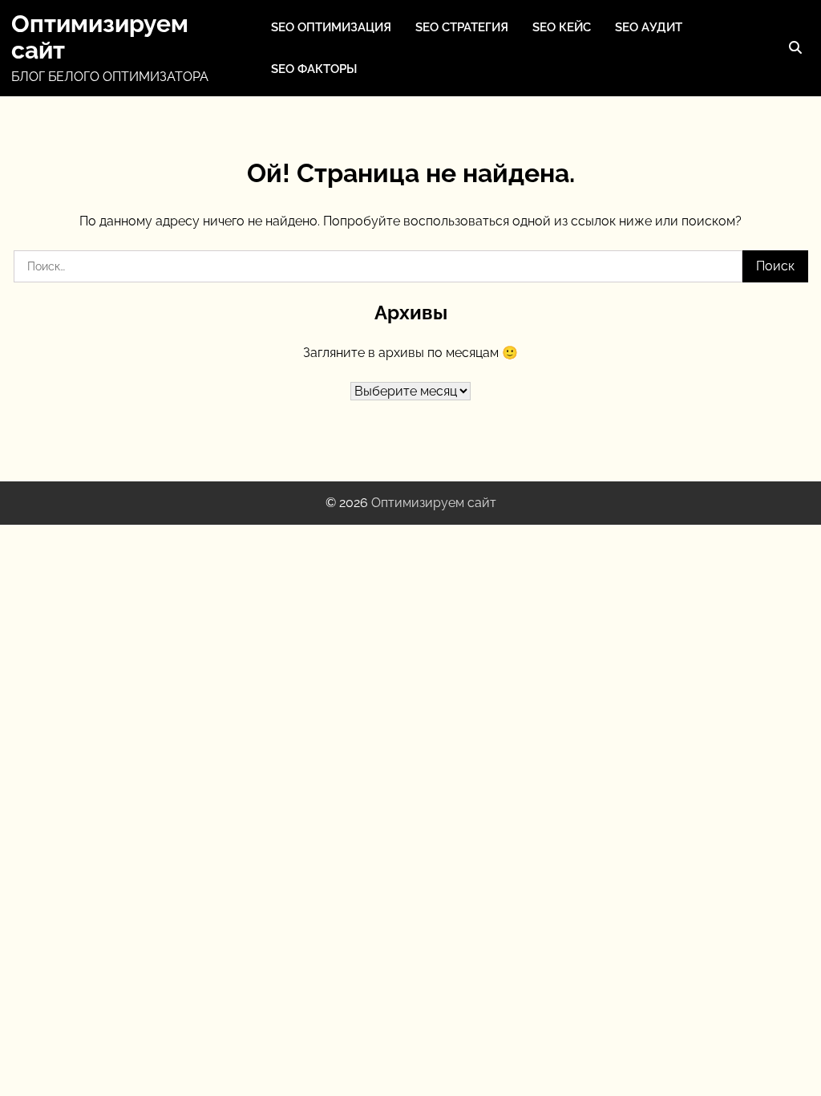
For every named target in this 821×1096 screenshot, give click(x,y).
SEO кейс (561, 27)
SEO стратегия (461, 27)
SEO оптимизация (331, 27)
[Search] (795, 48)
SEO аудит (648, 27)
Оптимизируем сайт (99, 37)
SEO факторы (314, 68)
